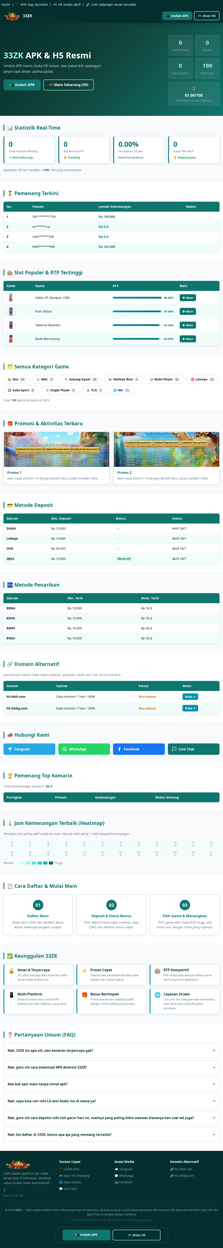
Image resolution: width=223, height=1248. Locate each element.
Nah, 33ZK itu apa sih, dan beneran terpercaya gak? (50, 1050)
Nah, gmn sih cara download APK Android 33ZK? (47, 1067)
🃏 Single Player (60, 390)
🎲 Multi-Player (164, 379)
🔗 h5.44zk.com (181, 1169)
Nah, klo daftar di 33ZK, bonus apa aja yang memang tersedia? (60, 1134)
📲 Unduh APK (22, 84)
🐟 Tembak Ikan (122, 379)
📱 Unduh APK (177, 16)
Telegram (22, 749)
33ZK (18, 1210)
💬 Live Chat (68, 1189)
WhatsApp (77, 749)
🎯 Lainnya (202, 379)
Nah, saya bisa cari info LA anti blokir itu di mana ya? (52, 1101)
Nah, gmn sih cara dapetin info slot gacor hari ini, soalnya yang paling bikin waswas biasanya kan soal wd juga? (101, 1118)
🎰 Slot (16, 379)
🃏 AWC (44, 379)
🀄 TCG (93, 390)
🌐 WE (121, 390)
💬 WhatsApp (124, 1176)
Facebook (131, 749)
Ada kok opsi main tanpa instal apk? (38, 1084)
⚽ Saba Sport (21, 390)
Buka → (190, 697)
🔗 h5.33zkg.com (182, 1176)
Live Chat (186, 749)
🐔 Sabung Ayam (80, 379)
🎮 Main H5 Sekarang (74, 1176)
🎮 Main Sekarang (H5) (68, 84)
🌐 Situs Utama (70, 1182)
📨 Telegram (124, 1169)
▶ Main (188, 298)
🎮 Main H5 (207, 16)
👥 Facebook (123, 1182)
